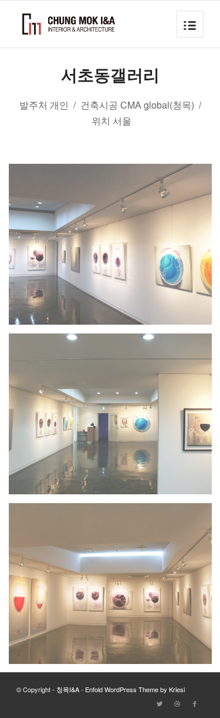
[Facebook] (195, 703)
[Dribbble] (177, 703)
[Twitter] (159, 703)
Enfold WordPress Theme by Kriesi (135, 689)
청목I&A (67, 689)
